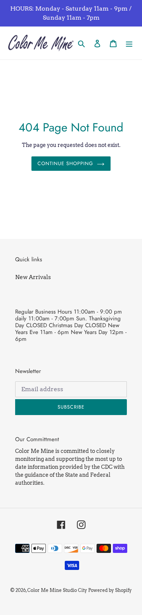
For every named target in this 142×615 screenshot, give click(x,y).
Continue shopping (65, 163)
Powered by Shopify (110, 590)
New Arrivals (33, 277)
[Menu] (129, 43)
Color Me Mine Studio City (57, 590)
